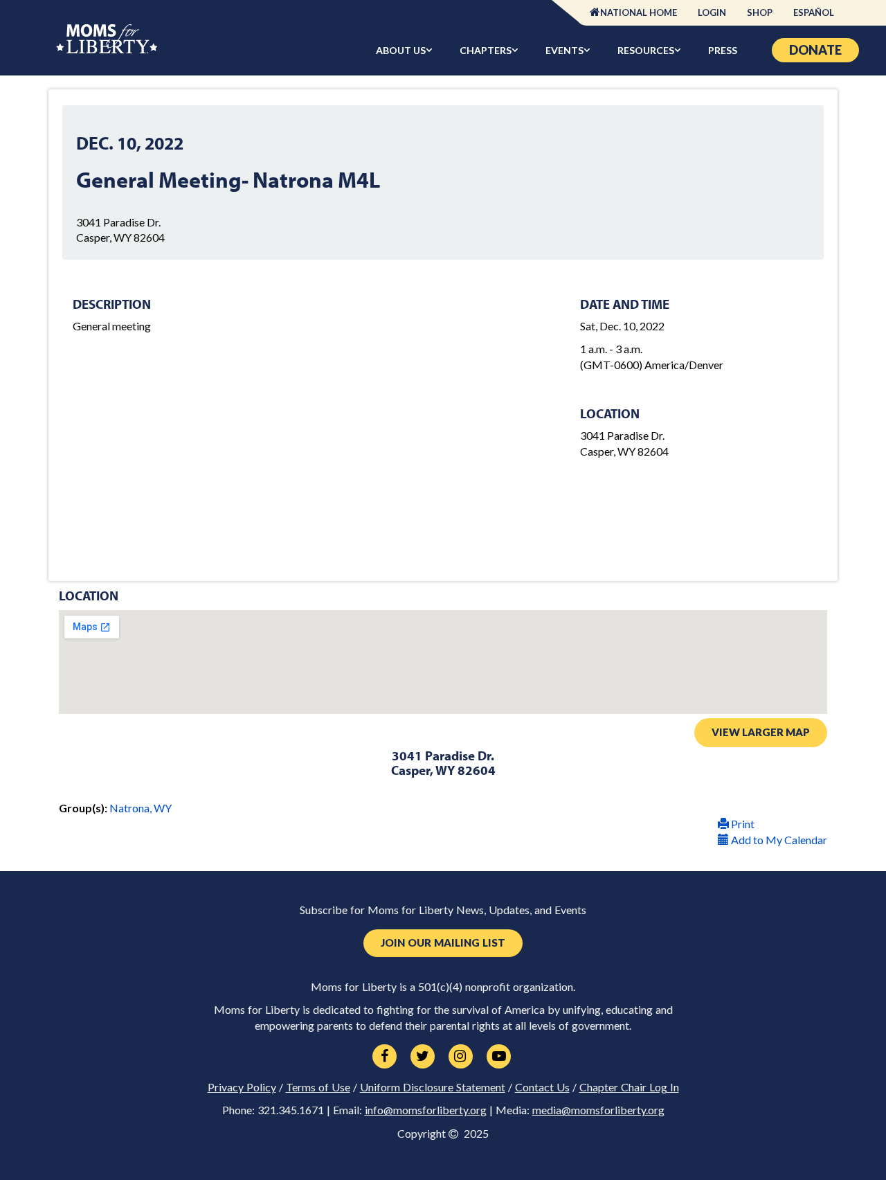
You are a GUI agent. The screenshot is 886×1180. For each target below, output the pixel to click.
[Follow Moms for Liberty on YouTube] (499, 1056)
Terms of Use (318, 1087)
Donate (815, 49)
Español (813, 12)
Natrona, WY (140, 807)
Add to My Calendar (778, 839)
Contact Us (542, 1087)
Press (722, 50)
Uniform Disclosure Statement (432, 1087)
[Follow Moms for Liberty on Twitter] (422, 1056)
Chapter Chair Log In (629, 1087)
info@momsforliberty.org (426, 1110)
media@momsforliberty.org (598, 1110)
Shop (759, 12)
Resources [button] (645, 50)
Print (741, 823)
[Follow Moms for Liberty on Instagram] (461, 1056)
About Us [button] (401, 50)
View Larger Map (761, 732)
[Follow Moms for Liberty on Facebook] (384, 1056)
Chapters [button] (486, 50)
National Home (638, 12)
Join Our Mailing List (443, 943)
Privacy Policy (242, 1087)
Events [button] (564, 50)
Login (712, 12)
